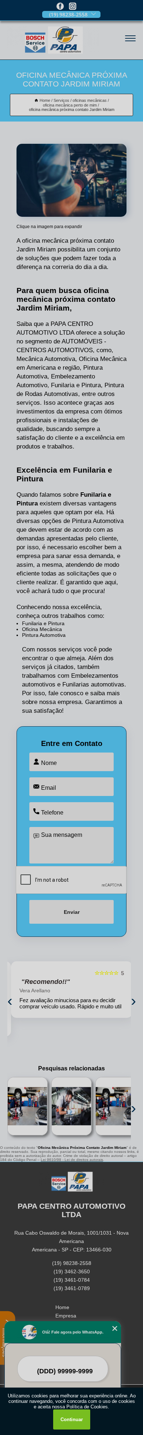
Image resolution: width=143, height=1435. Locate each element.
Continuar (71, 1419)
